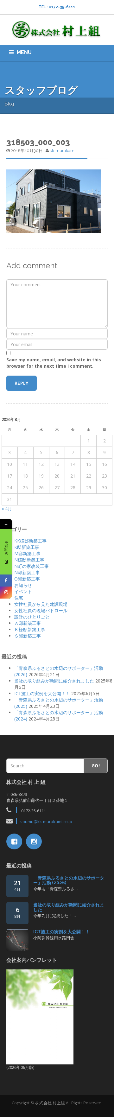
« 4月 (7, 508)
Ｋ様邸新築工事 (29, 629)
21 (17, 885)
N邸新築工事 (27, 572)
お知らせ (23, 585)
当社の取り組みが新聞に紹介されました (54, 681)
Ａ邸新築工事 (27, 623)
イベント (23, 591)
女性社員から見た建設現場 (40, 604)
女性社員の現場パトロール (40, 610)
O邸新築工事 (27, 579)
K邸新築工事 (26, 547)
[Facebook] (6, 580)
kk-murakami (62, 150)
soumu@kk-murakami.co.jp (46, 821)
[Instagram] (6, 593)
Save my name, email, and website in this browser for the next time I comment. (53, 363)
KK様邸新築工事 (30, 541)
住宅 (18, 598)
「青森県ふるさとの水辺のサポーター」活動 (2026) (68, 880)
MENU (24, 52)
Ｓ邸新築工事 (27, 636)
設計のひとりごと (32, 617)
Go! (96, 766)
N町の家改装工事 (31, 566)
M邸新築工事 (27, 553)
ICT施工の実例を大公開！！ (42, 693)
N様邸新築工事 (29, 560)
